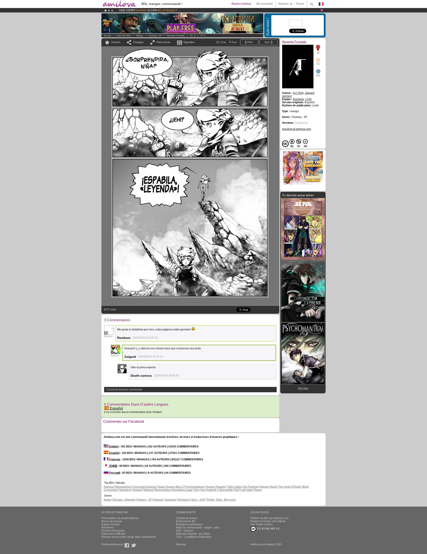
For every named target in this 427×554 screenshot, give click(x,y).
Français (114, 459)
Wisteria (148, 489)
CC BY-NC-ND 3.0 (267, 528)
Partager (138, 42)
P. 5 (203, 35)
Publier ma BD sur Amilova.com (269, 518)
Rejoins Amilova (241, 3)
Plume (258, 489)
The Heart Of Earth (289, 486)
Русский (114, 472)
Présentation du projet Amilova (119, 518)
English (114, 446)
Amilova (108, 486)
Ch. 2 (192, 35)
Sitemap (181, 544)
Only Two (199, 489)
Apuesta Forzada (176, 35)
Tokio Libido (234, 486)
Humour (158, 499)
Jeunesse (170, 499)
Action (107, 499)
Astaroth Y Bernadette (219, 489)
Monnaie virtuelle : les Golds (193, 533)
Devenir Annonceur (113, 530)
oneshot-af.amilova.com (296, 129)
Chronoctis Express (144, 486)
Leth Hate (246, 489)
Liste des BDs (123, 35)
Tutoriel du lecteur (187, 518)
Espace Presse (110, 524)
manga (139, 35)
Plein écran (163, 42)
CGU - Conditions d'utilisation (193, 536)
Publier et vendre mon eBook (268, 521)
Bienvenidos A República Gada (173, 489)
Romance (184, 499)
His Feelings (250, 486)
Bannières (107, 527)
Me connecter (264, 3)
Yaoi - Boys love (226, 499)
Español (116, 408)
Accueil (107, 35)
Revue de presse (111, 521)
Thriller (211, 499)
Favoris (115, 42)
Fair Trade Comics (261, 524)
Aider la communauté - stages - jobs (197, 527)
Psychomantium (194, 486)
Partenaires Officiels (113, 533)
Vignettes (189, 42)
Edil (236, 489)
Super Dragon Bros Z (170, 486)
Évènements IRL (186, 521)
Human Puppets (216, 486)
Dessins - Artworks (124, 499)
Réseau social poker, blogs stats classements (128, 536)
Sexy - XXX (198, 499)
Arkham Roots (268, 486)
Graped (137, 489)
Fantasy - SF (155, 35)
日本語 (113, 465)
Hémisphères (123, 486)
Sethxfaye (125, 489)
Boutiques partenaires (189, 524)
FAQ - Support (184, 530)
